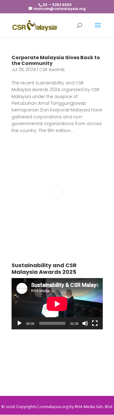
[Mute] (85, 323)
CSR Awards (52, 69)
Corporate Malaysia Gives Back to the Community (56, 60)
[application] (57, 303)
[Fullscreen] (95, 323)
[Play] (19, 323)
